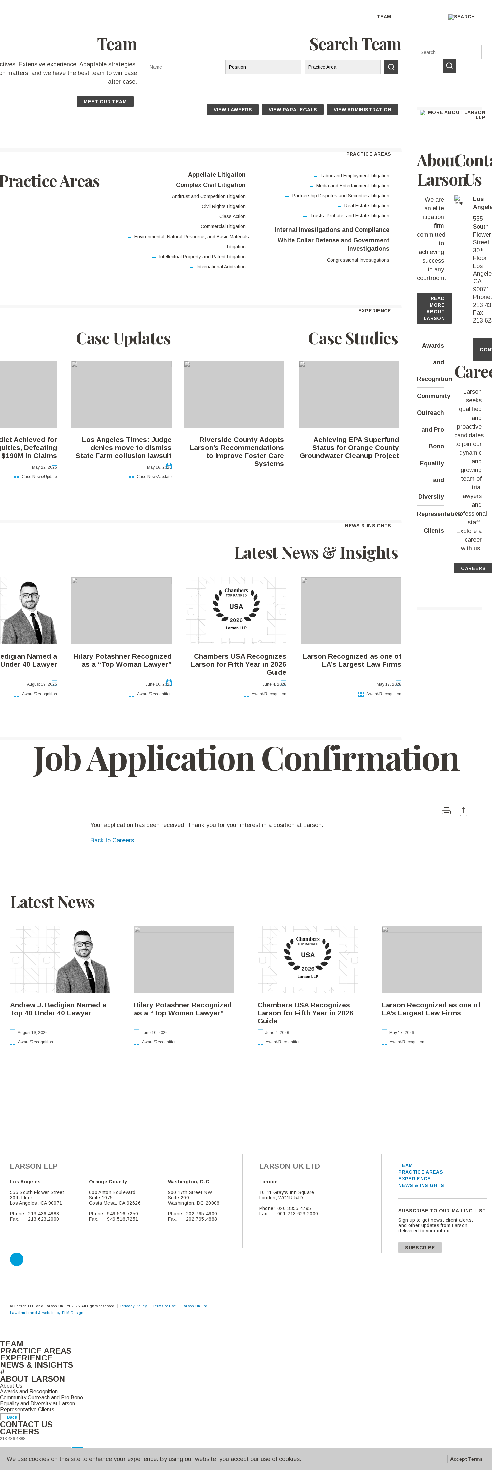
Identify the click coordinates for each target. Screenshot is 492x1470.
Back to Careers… (115, 840)
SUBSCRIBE (420, 1247)
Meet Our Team (105, 101)
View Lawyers (233, 109)
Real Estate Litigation (366, 205)
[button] (66, 1380)
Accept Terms (466, 1459)
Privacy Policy (133, 1306)
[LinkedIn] (16, 1259)
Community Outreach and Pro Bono (430, 421)
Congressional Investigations (358, 260)
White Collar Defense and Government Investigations (333, 244)
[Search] (449, 66)
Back (11, 1417)
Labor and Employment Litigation (355, 175)
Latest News (52, 901)
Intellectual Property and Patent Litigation (202, 256)
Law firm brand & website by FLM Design (47, 1313)
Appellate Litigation (217, 174)
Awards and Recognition (430, 362)
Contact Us (26, 1424)
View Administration (362, 109)
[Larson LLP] (39, 23)
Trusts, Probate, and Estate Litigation (349, 215)
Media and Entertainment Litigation (352, 185)
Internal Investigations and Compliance (332, 229)
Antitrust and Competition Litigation (209, 196)
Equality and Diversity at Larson (37, 1403)
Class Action (232, 216)
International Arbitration (221, 266)
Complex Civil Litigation (211, 185)
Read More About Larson (434, 308)
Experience (414, 1178)
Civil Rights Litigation (224, 206)
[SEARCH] (391, 67)
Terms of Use (164, 1306)
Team (405, 1165)
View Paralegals (293, 109)
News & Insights (421, 1185)
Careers (473, 568)
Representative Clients (430, 522)
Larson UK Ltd (195, 1306)
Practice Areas (420, 1172)
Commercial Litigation (223, 226)
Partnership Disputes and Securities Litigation (340, 195)
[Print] (447, 814)
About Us (11, 1386)
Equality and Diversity (431, 480)
